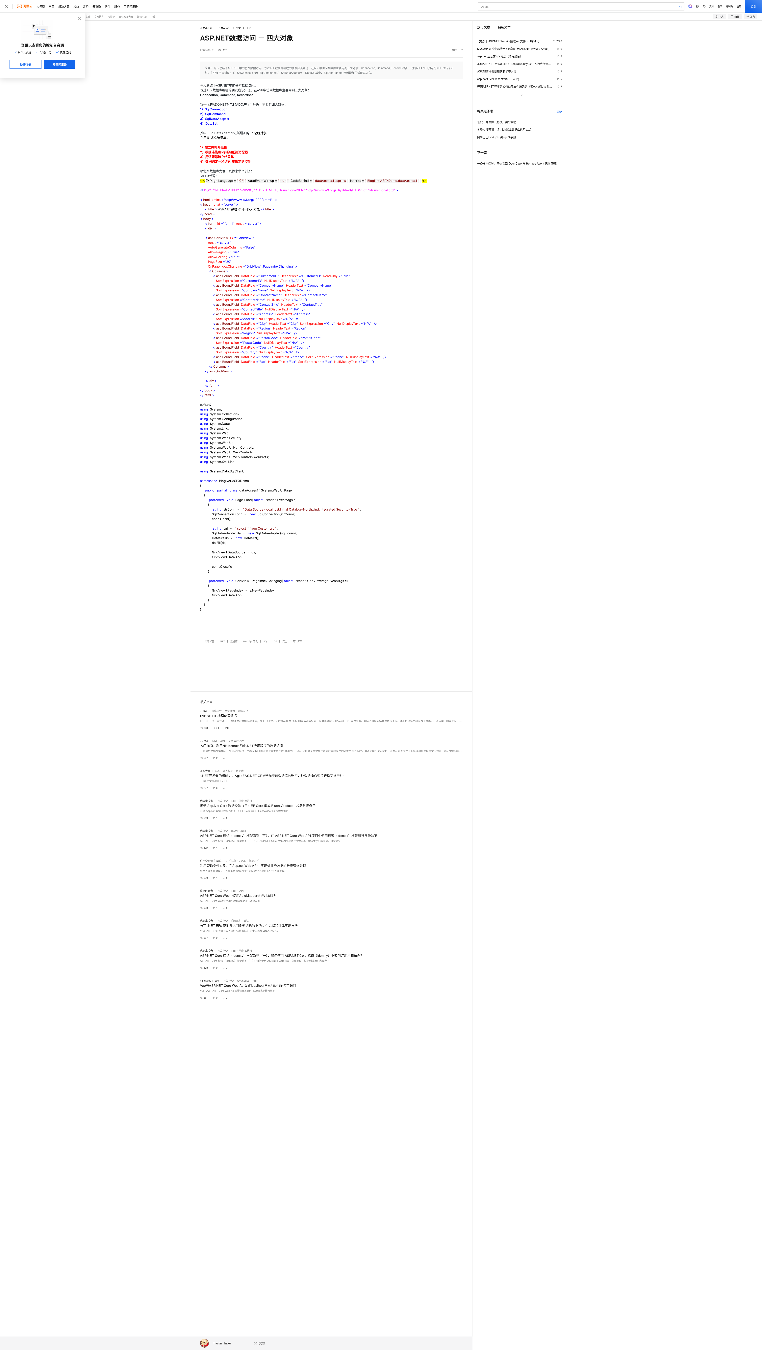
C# (275, 641)
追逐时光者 (206, 890)
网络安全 (243, 711)
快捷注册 (25, 64)
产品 (51, 6)
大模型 (41, 6)
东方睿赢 (205, 771)
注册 (739, 6)
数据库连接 (245, 801)
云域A (203, 711)
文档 (711, 6)
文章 (238, 28)
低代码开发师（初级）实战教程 (496, 122)
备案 (720, 6)
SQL (265, 641)
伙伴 (107, 6)
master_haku (222, 1343)
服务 (117, 6)
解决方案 (63, 6)
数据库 (234, 641)
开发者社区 (206, 28)
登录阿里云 (60, 64)
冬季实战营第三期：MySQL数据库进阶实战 (504, 129)
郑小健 (204, 741)
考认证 (111, 16)
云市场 (96, 6)
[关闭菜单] (6, 6)
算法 (246, 920)
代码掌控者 (206, 801)
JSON (234, 831)
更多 (559, 111)
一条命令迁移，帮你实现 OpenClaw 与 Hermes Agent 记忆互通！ (518, 163)
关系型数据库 (236, 741)
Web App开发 (250, 641)
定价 (86, 6)
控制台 (729, 6)
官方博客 (99, 16)
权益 (76, 6)
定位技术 (230, 711)
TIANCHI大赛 (126, 16)
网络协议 (217, 711)
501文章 (259, 1343)
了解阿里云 (131, 6)
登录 (753, 6)
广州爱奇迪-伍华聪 (210, 860)
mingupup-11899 (209, 980)
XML (223, 741)
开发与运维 (224, 28)
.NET (222, 641)
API (241, 890)
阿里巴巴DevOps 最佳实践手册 (496, 137)
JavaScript (243, 980)
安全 (284, 641)
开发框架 (297, 641)
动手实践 (85, 16)
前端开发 (254, 860)
